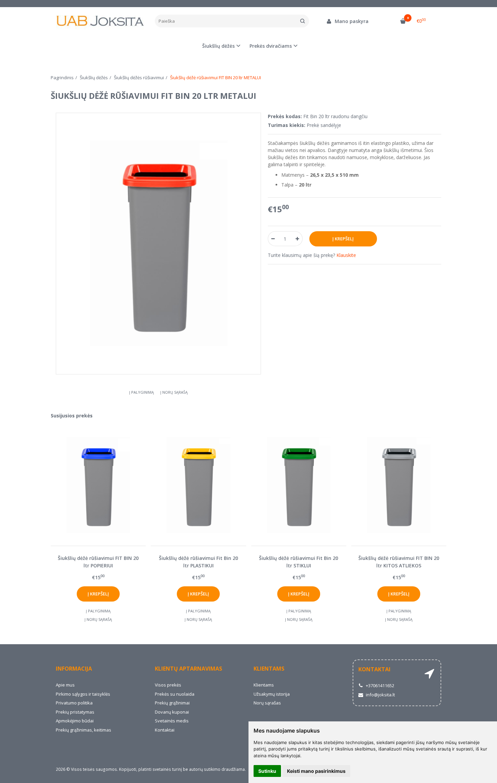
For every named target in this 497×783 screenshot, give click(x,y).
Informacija (74, 668)
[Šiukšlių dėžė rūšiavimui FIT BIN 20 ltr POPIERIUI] (98, 485)
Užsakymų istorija (272, 694)
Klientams (269, 668)
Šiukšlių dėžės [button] (218, 46)
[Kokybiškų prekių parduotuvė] (100, 21)
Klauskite (346, 255)
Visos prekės (168, 685)
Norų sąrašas (267, 703)
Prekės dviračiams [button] (271, 46)
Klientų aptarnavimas (188, 668)
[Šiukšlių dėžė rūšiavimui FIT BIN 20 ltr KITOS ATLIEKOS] (398, 485)
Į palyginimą (141, 392)
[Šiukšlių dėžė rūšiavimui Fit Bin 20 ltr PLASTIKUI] (198, 485)
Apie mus (65, 685)
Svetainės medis (172, 721)
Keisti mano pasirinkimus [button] (316, 771)
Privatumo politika (74, 703)
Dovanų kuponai (172, 712)
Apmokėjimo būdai (75, 721)
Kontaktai (164, 730)
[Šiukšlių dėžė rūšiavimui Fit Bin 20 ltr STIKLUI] (298, 485)
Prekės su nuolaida (174, 694)
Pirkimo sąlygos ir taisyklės (83, 694)
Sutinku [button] (267, 771)
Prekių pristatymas (75, 712)
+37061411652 (379, 685)
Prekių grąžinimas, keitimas (83, 730)
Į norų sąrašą (174, 392)
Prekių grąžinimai (172, 703)
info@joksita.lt (380, 695)
